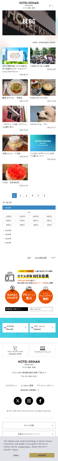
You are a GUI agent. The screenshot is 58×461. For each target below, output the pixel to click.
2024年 (8, 234)
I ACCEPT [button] (42, 455)
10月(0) (36, 216)
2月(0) (36, 225)
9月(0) (49, 216)
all (29, 212)
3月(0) (22, 225)
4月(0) (8, 225)
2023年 (8, 238)
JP (50, 6)
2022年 (8, 242)
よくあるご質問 (27, 385)
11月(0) (22, 216)
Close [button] (16, 455)
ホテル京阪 (29, 425)
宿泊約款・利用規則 (28, 390)
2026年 (8, 207)
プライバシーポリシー (45, 385)
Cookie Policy (24, 447)
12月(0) (8, 216)
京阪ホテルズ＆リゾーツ (29, 434)
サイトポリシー (12, 385)
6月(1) (36, 220)
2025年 (8, 230)
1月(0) (49, 225)
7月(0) (22, 220)
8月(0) (8, 220)
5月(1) (49, 220)
